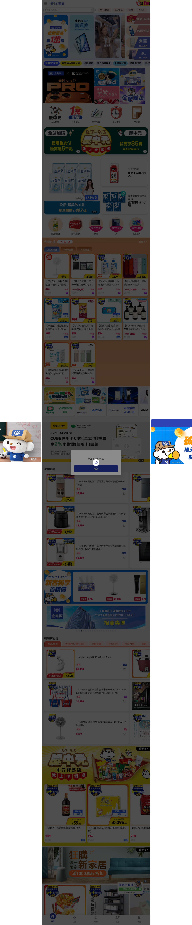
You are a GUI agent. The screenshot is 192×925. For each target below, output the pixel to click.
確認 (96, 468)
